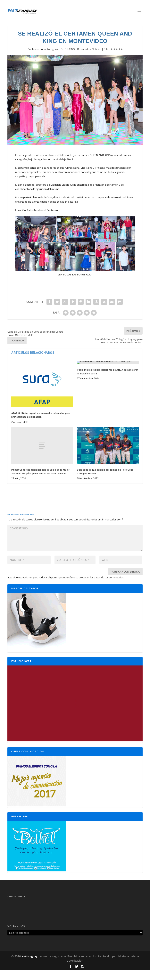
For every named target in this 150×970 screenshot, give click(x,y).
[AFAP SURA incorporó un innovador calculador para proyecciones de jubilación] (42, 384)
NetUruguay (29, 956)
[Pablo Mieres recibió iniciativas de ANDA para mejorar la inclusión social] (108, 362)
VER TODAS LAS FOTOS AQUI (75, 274)
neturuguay (51, 49)
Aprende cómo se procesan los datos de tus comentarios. (91, 577)
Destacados (84, 49)
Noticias (96, 49)
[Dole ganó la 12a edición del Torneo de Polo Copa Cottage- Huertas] (108, 445)
